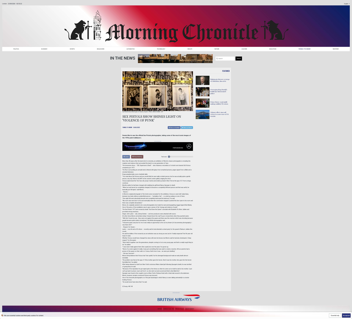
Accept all (346, 315)
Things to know (304, 49)
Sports (72, 49)
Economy (44, 49)
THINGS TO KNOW (127, 127)
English (346, 4)
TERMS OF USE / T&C (168, 309)
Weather (336, 49)
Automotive (131, 49)
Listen (127, 157)
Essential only (335, 315)
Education (272, 49)
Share (175, 127)
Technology (161, 49)
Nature (216, 49)
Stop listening (138, 157)
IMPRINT (160, 309)
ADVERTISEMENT (189, 309)
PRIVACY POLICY (179, 309)
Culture (244, 49)
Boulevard (100, 49)
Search (239, 58)
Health (190, 49)
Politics (16, 49)
